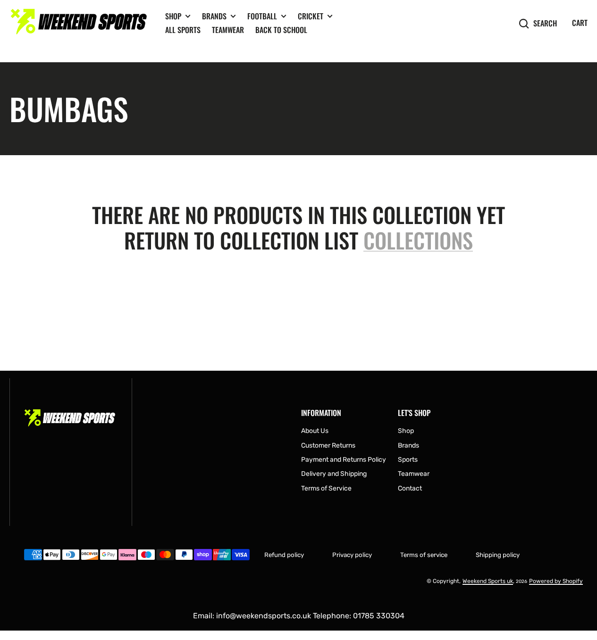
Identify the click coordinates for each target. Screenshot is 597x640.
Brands (214, 16)
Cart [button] (580, 22)
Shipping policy (498, 554)
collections (418, 240)
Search (545, 23)
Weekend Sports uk (487, 581)
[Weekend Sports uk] (80, 23)
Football (262, 16)
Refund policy (284, 554)
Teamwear (228, 29)
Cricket (310, 16)
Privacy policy (352, 554)
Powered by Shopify (556, 581)
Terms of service (423, 554)
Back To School (281, 29)
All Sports (183, 29)
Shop (173, 16)
